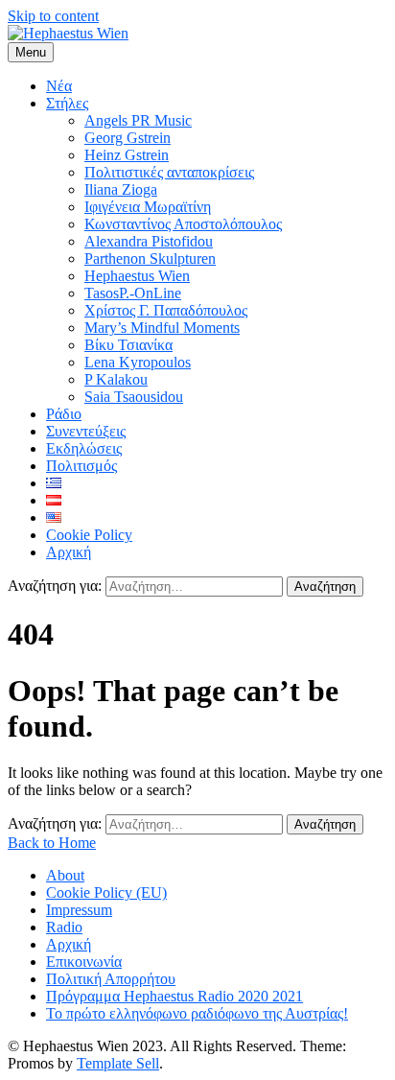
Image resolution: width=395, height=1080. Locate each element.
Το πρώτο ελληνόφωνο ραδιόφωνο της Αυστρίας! (197, 1013)
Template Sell (118, 1063)
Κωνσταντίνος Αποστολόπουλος (183, 224)
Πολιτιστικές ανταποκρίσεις (169, 172)
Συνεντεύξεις (86, 431)
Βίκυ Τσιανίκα (128, 345)
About (65, 875)
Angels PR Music (138, 120)
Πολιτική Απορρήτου (110, 979)
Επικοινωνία (84, 961)
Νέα (59, 86)
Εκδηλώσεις (84, 448)
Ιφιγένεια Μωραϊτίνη (147, 207)
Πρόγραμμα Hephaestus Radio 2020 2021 (174, 996)
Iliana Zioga (120, 189)
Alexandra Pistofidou (148, 241)
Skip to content (53, 16)
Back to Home (52, 842)
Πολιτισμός (81, 466)
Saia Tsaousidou (133, 396)
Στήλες (67, 103)
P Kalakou (116, 379)
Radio (64, 927)
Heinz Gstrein (126, 155)
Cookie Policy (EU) (106, 892)
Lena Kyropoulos (137, 362)
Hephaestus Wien (137, 276)
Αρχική (68, 552)
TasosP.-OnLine (132, 293)
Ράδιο (63, 414)
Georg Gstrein (127, 137)
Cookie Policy (89, 535)
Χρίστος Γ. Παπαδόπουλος (165, 310)
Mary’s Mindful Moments (162, 327)
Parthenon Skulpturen (150, 258)
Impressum (79, 910)
